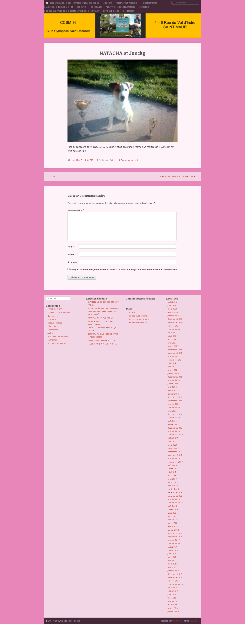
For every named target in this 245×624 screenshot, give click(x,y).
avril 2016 (172, 601)
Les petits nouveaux (57, 343)
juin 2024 (172, 363)
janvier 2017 (173, 570)
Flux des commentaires (138, 319)
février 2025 (173, 346)
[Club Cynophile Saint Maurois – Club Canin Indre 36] (122, 30)
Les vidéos (143, 7)
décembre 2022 (175, 397)
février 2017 (173, 567)
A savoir (50, 7)
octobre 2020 (174, 431)
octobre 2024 (174, 356)
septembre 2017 (175, 543)
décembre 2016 (175, 574)
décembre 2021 (175, 414)
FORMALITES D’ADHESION (127, 3)
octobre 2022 (174, 404)
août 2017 (172, 547)
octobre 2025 (174, 326)
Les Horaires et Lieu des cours (83, 3)
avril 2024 (172, 366)
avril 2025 (172, 343)
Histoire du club (110, 11)
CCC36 (90, 160)
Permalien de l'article (131, 160)
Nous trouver (57, 3)
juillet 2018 (173, 509)
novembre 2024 (175, 353)
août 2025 (172, 332)
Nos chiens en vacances (59, 336)
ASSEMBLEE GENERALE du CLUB (101, 340)
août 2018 (172, 506)
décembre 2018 (175, 492)
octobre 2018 (174, 499)
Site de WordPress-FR (137, 322)
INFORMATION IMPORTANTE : (100, 318)
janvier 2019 (173, 489)
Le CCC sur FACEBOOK (56, 11)
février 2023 (173, 390)
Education (82, 7)
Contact (94, 11)
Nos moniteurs (149, 3)
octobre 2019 (174, 458)
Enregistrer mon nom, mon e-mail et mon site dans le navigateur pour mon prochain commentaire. (124, 269)
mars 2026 (172, 308)
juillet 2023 (173, 383)
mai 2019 (172, 475)
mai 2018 (172, 516)
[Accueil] (47, 3)
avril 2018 (172, 519)
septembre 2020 (175, 434)
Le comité (107, 3)
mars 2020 (172, 445)
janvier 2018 (173, 530)
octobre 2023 (174, 380)
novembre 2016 (175, 577)
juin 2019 (172, 472)
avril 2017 (172, 560)
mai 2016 (172, 597)
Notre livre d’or (78, 11)
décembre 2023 (175, 377)
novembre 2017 (175, 536)
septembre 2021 (175, 417)
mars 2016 (172, 604)
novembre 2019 (175, 455)
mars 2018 (172, 523)
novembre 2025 (175, 322)
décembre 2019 (175, 451)
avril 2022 (172, 411)
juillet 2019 (173, 468)
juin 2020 (172, 441)
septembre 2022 (175, 407)
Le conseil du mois (125, 7)
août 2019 (172, 465)
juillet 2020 (173, 438)
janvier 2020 (173, 448)
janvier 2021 (173, 424)
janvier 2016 (173, 611)
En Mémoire (128, 11)
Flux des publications (137, 316)
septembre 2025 (175, 329)
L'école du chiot (55, 323)
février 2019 (173, 485)
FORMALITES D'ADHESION (59, 312)
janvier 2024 (173, 373)
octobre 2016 (174, 580)
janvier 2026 (173, 315)
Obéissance (96, 7)
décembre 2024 (175, 349)
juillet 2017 (173, 550)
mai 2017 (172, 557)
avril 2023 (172, 387)
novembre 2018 (175, 496)
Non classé (53, 316)
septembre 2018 (175, 502)
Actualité (52, 319)
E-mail (72, 254)
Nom (71, 246)
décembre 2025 (175, 319)
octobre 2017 (174, 540)
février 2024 (173, 370)
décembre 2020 (175, 428)
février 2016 (173, 608)
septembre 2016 (175, 584)
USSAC (52, 176)
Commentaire (76, 209)
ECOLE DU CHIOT (55, 309)
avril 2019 (172, 479)
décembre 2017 (175, 533)
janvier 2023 (173, 394)
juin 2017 (172, 553)
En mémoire (53, 340)
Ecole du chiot (65, 7)
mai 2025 (172, 339)
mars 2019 (172, 482)
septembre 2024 (175, 360)
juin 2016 (172, 594)
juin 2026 (172, 305)
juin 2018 (172, 513)
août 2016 (172, 587)
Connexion (132, 312)
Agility (109, 7)
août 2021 (172, 421)
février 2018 (173, 526)
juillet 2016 (173, 591)
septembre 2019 (175, 462)
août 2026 (172, 302)
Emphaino (194, 620)
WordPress (177, 620)
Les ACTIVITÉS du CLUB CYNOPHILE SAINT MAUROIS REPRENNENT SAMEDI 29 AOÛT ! (103, 311)
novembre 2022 (175, 400)
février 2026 (173, 312)
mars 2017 (172, 563)
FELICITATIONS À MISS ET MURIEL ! (103, 344)
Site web (72, 262)
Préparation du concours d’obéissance (179, 176)
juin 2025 (172, 336)
